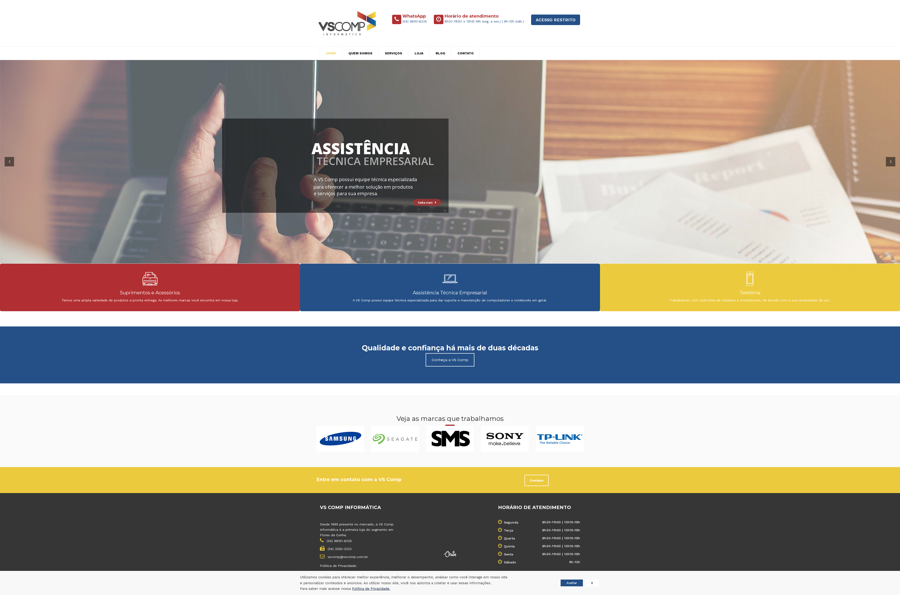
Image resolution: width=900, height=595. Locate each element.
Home (331, 53)
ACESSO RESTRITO (555, 19)
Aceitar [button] (571, 583)
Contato (466, 53)
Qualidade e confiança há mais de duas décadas (450, 348)
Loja (419, 53)
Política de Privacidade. (338, 566)
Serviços (393, 53)
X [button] (592, 583)
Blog (440, 53)
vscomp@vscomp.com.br (347, 557)
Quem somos (360, 53)
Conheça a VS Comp (450, 360)
